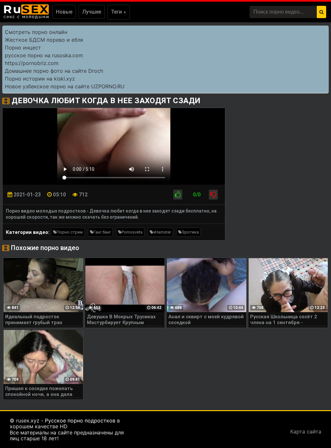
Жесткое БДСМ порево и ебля (44, 40)
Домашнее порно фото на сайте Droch (54, 71)
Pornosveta (132, 232)
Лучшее (91, 12)
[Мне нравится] (177, 195)
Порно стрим (70, 232)
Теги (118, 12)
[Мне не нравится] (213, 195)
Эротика (190, 232)
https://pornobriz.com (32, 63)
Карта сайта (305, 431)
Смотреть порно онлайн (36, 32)
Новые (64, 12)
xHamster (162, 232)
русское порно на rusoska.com (44, 55)
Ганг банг (102, 232)
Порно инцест (23, 47)
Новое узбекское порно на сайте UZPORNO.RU (64, 86)
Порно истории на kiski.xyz (40, 78)
